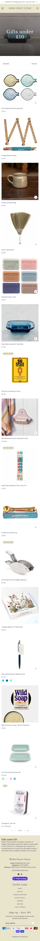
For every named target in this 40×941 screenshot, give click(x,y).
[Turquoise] (3, 680)
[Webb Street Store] (20, 8)
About (20, 888)
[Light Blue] (15, 779)
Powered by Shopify (20, 937)
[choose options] (35, 103)
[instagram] (21, 874)
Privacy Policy (20, 898)
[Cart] (37, 8)
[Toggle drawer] (2, 8)
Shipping (20, 904)
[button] (24, 830)
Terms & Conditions (20, 894)
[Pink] (11, 779)
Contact (20, 891)
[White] (7, 779)
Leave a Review (20, 907)
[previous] (3, 1)
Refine (34, 64)
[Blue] (7, 680)
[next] (37, 1)
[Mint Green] (11, 680)
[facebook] (18, 874)
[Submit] (33, 923)
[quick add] (35, 150)
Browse (6, 64)
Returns (20, 901)
